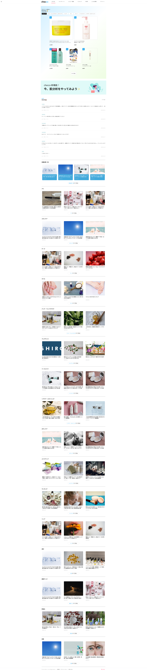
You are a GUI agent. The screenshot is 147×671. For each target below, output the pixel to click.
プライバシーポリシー (64, 669)
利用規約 (58, 669)
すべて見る (73, 73)
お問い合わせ (71, 669)
